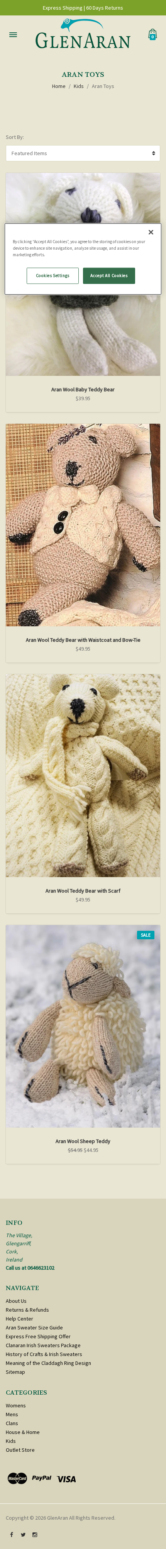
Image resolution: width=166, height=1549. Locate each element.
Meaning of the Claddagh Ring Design (48, 1363)
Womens (16, 1405)
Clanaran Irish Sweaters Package (43, 1345)
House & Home (23, 1432)
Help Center (19, 1318)
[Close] (150, 232)
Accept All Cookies (108, 275)
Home (59, 86)
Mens (12, 1414)
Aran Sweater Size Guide (34, 1327)
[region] (83, 259)
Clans (12, 1423)
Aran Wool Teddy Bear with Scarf (83, 890)
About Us (16, 1300)
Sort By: (15, 137)
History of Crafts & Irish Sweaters (44, 1354)
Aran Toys (103, 86)
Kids (79, 86)
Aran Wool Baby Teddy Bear (83, 389)
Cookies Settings (52, 275)
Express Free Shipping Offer (38, 1336)
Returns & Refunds (27, 1309)
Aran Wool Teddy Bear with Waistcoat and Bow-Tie (83, 639)
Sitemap (15, 1371)
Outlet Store (20, 1449)
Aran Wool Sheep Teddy (83, 1141)
